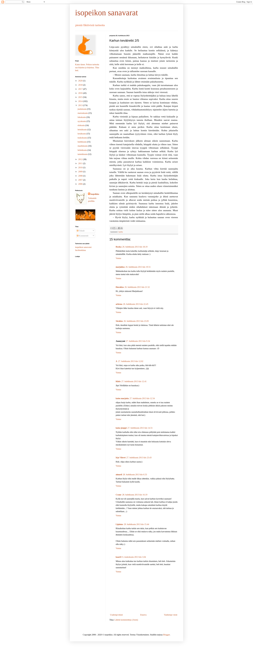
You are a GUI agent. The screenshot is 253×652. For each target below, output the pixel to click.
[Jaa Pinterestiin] (121, 228)
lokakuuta (82, 117)
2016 (80, 93)
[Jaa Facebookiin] (119, 228)
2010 (80, 167)
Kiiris (118, 381)
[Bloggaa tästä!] (114, 228)
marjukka (120, 267)
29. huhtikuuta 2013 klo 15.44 (136, 524)
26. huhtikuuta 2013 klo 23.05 (136, 321)
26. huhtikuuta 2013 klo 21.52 (137, 287)
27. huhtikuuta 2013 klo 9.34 (138, 341)
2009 (80, 171)
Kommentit (83, 236)
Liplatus (119, 524)
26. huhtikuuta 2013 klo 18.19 (134, 247)
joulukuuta (82, 109)
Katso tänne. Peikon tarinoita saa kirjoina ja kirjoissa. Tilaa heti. (87, 67)
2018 (80, 85)
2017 (80, 89)
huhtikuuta (82, 142)
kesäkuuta (82, 134)
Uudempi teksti (116, 615)
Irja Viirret (121, 457)
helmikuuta (82, 150)
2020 (80, 81)
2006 (80, 184)
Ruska (118, 247)
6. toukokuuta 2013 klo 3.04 (134, 557)
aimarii (119, 474)
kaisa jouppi (121, 428)
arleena (119, 304)
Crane (118, 495)
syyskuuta (82, 121)
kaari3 (118, 557)
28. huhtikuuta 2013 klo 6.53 (135, 474)
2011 (80, 163)
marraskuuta (83, 113)
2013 (80, 105)
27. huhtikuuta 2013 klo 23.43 (139, 457)
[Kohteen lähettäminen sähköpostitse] (111, 228)
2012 (80, 159)
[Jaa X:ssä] (116, 228)
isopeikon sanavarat (106, 12)
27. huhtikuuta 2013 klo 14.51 (140, 428)
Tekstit (81, 231)
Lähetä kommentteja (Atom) (126, 620)
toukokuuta (82, 138)
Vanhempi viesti (170, 615)
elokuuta (81, 125)
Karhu (121, 232)
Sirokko (119, 321)
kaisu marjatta (122, 398)
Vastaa (118, 258)
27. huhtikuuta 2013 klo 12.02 (130, 361)
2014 (80, 101)
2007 (80, 180)
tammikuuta (83, 154)
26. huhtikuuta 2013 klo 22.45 (135, 304)
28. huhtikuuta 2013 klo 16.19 (134, 495)
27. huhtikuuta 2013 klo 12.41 (134, 381)
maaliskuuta (83, 146)
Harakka (120, 287)
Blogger (166, 635)
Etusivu (143, 615)
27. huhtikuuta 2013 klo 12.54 (142, 398)
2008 (80, 176)
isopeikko (95, 194)
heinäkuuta (82, 129)
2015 (80, 97)
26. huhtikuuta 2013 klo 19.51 (138, 267)
